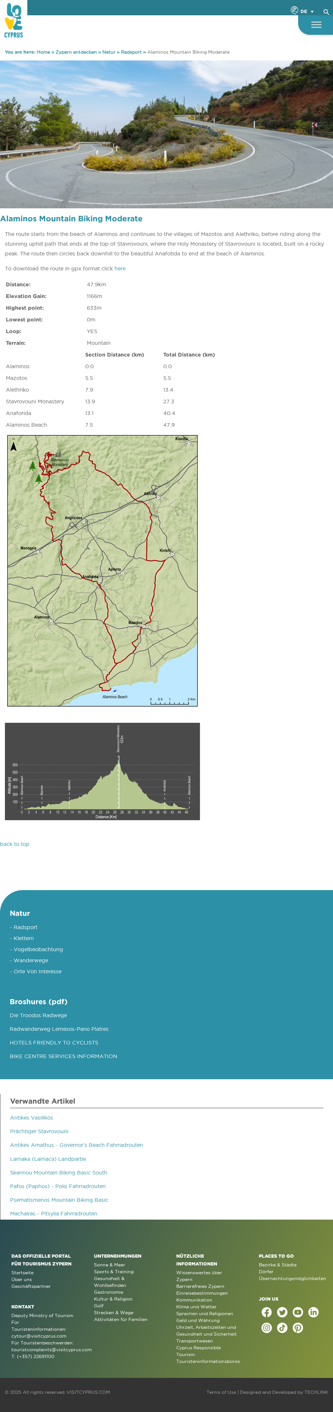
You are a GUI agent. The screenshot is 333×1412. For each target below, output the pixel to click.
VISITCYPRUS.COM (88, 1392)
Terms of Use (221, 1392)
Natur (108, 52)
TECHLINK (316, 1392)
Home (43, 52)
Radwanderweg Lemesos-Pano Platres (59, 1029)
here (120, 268)
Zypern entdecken (76, 52)
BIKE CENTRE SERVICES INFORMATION (63, 1056)
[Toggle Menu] (316, 24)
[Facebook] (266, 1312)
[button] (326, 11)
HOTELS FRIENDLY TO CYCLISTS (54, 1042)
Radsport (131, 52)
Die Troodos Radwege (38, 1015)
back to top (15, 844)
